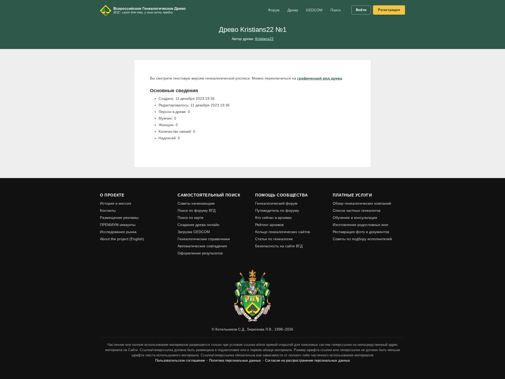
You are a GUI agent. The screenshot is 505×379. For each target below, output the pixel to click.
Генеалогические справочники (204, 239)
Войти (361, 10)
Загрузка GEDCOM (194, 232)
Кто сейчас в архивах (273, 217)
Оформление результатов (200, 253)
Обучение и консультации (355, 217)
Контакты (108, 210)
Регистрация (389, 10)
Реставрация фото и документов (361, 232)
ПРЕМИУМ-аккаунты (117, 225)
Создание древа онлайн (198, 225)
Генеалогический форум (276, 203)
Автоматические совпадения (202, 246)
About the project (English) (122, 239)
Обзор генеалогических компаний (362, 203)
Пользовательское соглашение (180, 360)
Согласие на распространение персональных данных (307, 360)
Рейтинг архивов (269, 225)
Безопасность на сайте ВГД (278, 246)
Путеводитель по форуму (277, 210)
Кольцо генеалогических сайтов (282, 232)
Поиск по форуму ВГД (196, 210)
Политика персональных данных (235, 360)
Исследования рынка (118, 232)
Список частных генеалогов (356, 210)
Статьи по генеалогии (274, 239)
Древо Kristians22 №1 (252, 29)
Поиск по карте (191, 217)
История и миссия (115, 203)
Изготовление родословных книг (360, 225)
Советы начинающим (196, 203)
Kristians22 (264, 39)
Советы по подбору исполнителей (362, 239)
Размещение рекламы (119, 217)
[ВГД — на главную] (143, 10)
